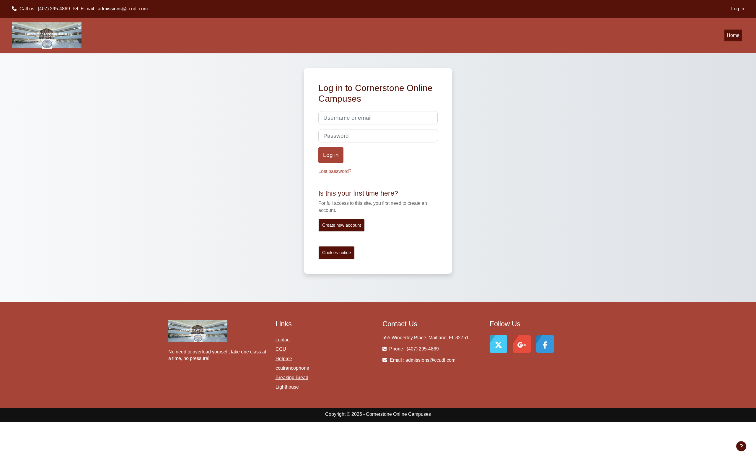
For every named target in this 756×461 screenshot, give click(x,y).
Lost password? (334, 171)
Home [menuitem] (733, 35)
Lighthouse (287, 386)
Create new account (341, 225)
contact (283, 339)
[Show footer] (741, 446)
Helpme (284, 358)
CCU (281, 349)
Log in (737, 8)
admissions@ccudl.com (123, 8)
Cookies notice (336, 252)
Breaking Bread (292, 377)
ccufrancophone (292, 368)
